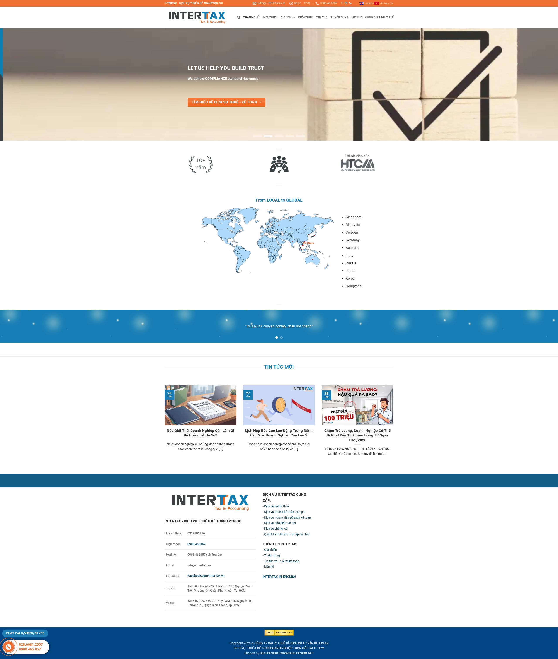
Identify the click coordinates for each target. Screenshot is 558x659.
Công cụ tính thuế (379, 17)
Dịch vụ (286, 17)
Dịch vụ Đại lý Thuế (276, 506)
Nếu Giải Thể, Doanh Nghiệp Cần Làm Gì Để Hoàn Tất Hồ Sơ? (200, 433)
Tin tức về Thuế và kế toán (281, 561)
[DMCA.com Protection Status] (279, 632)
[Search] (238, 17)
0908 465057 (196, 544)
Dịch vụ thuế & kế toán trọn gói (284, 512)
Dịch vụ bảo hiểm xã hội (280, 523)
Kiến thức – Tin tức (313, 17)
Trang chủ (251, 17)
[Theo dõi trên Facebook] (341, 3)
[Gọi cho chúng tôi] (350, 3)
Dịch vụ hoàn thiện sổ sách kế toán (287, 517)
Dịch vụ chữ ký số (276, 529)
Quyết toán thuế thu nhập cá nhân (287, 534)
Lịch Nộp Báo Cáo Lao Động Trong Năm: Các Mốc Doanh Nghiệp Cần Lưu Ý (279, 433)
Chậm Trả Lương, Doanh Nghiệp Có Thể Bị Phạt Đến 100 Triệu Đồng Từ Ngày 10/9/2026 (357, 435)
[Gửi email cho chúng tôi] (346, 3)
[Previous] (16, 84)
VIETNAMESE (386, 3)
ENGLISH (369, 3)
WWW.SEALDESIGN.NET (297, 653)
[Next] (541, 84)
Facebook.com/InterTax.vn (206, 576)
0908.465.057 (30, 649)
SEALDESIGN (269, 653)
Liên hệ (357, 17)
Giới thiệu (270, 17)
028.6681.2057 (31, 644)
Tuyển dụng (340, 17)
